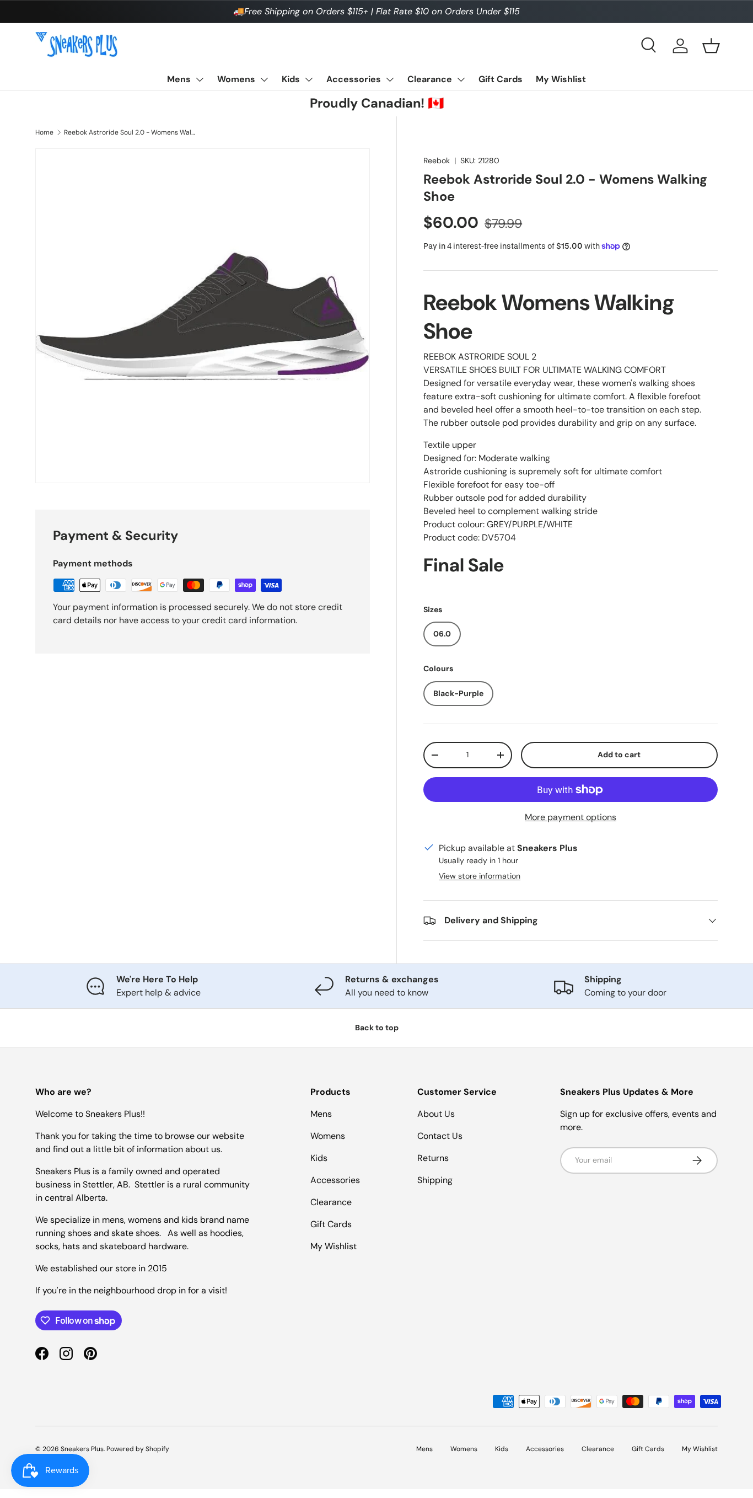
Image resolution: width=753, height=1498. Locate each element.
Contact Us (439, 1136)
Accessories (353, 79)
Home (44, 132)
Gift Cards (500, 79)
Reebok (436, 160)
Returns (433, 1158)
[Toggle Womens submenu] (264, 79)
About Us (436, 1114)
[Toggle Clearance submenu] (460, 79)
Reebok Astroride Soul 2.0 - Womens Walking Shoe (130, 132)
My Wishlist (561, 79)
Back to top (377, 1027)
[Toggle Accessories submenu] (389, 79)
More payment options (570, 817)
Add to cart (619, 754)
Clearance (429, 79)
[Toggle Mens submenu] (199, 79)
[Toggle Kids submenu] (308, 79)
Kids (291, 79)
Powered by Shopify (137, 1448)
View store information (479, 876)
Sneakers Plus (82, 1448)
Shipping (435, 1180)
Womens (236, 79)
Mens (179, 79)
